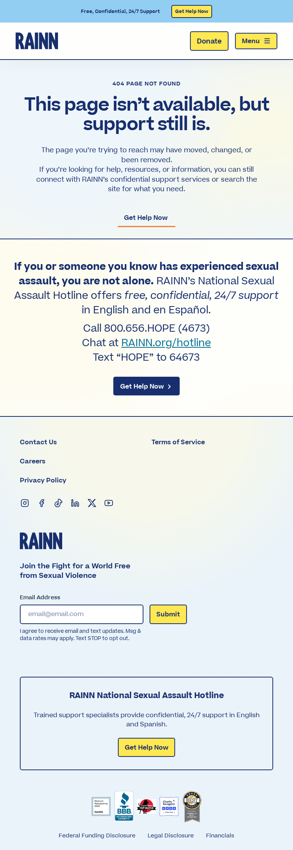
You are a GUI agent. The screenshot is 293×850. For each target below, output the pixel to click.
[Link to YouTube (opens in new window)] (109, 503)
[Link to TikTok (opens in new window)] (58, 503)
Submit (168, 614)
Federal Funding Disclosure (97, 836)
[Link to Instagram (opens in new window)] (25, 503)
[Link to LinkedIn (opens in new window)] (75, 503)
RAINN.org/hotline (166, 343)
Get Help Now (191, 11)
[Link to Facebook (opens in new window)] (42, 503)
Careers (32, 461)
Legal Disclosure (171, 836)
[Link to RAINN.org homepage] (37, 40)
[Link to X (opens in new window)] (92, 503)
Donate (209, 41)
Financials (220, 836)
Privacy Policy (43, 480)
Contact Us (38, 442)
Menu (251, 41)
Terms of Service (178, 442)
